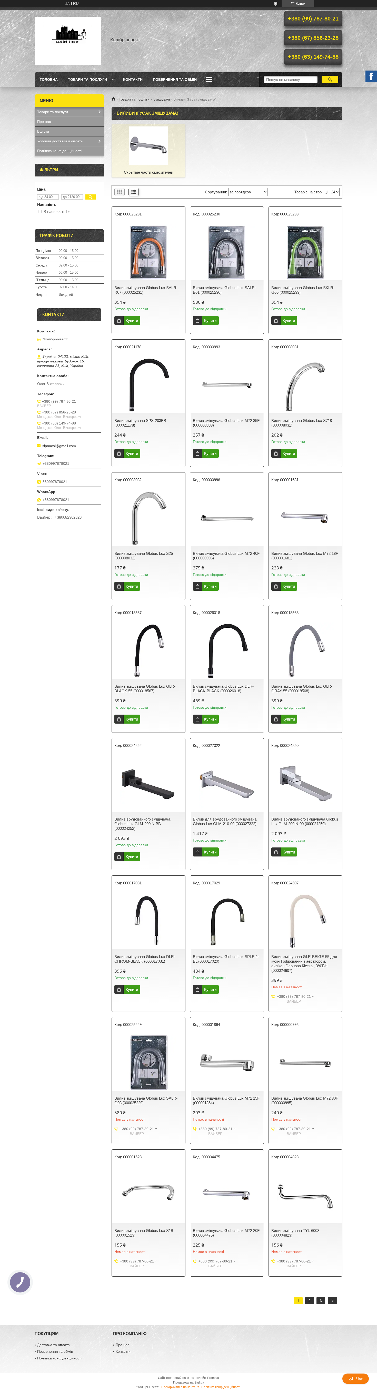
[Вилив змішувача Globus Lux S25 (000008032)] (148, 518)
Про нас (44, 122)
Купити (132, 320)
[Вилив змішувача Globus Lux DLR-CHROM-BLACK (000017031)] (148, 921)
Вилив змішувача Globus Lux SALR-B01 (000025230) (224, 289)
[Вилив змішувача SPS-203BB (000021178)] (148, 385)
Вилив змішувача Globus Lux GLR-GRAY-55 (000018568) (301, 688)
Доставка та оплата (53, 1345)
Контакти (133, 79)
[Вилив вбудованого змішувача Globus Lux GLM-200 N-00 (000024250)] (305, 783)
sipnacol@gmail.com (59, 446)
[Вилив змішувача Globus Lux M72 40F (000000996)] (227, 518)
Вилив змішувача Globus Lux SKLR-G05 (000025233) (302, 289)
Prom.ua (213, 1378)
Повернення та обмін (175, 79)
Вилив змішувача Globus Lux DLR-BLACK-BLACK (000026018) (223, 688)
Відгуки (43, 131)
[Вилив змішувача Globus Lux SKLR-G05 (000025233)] (305, 252)
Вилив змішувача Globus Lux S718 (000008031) (301, 422)
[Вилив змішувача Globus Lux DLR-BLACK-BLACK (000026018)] (227, 651)
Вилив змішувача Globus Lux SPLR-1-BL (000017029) (226, 958)
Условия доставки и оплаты (60, 141)
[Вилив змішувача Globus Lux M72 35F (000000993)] (227, 385)
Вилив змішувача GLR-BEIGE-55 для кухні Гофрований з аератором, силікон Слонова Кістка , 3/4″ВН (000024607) (304, 963)
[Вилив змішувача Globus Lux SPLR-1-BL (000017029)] (227, 921)
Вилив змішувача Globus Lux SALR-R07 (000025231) (145, 289)
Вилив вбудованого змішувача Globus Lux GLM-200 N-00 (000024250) (304, 821)
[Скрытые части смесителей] (148, 145)
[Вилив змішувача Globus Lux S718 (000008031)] (305, 385)
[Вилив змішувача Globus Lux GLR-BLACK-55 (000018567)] (148, 651)
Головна (49, 79)
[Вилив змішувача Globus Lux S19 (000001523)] (148, 1195)
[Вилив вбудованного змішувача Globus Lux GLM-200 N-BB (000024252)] (148, 783)
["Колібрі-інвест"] (68, 40)
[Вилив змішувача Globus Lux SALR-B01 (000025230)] (227, 252)
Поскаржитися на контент (180, 1387)
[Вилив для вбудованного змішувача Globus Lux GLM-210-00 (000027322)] (227, 783)
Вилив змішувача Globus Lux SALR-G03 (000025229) (145, 1100)
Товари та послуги (87, 79)
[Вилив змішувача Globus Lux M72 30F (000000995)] (305, 1062)
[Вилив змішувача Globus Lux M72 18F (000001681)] (305, 518)
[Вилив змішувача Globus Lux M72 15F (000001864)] (227, 1062)
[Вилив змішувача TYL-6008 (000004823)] (305, 1195)
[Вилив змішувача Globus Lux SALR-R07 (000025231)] (148, 252)
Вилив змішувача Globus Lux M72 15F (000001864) (226, 1100)
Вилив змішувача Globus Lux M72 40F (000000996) (226, 555)
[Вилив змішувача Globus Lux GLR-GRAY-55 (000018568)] (305, 651)
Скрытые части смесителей (148, 172)
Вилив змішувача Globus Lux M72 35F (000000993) (226, 422)
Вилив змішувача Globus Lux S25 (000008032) (143, 555)
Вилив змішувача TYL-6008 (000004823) (295, 1232)
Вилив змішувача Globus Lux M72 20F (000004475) (226, 1232)
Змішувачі (161, 99)
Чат (359, 1379)
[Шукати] (330, 79)
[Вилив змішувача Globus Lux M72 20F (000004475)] (227, 1195)
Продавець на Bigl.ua (188, 1382)
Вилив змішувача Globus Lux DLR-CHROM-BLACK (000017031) (144, 958)
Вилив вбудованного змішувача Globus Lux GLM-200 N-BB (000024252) (142, 824)
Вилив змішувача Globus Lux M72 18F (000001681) (304, 555)
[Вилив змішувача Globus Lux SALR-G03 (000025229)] (148, 1062)
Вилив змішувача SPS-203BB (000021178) (140, 422)
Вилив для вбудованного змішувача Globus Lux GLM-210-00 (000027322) (224, 821)
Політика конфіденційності (59, 151)
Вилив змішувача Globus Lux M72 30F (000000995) (304, 1100)
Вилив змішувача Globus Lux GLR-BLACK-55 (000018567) (144, 688)
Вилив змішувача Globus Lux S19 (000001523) (143, 1232)
